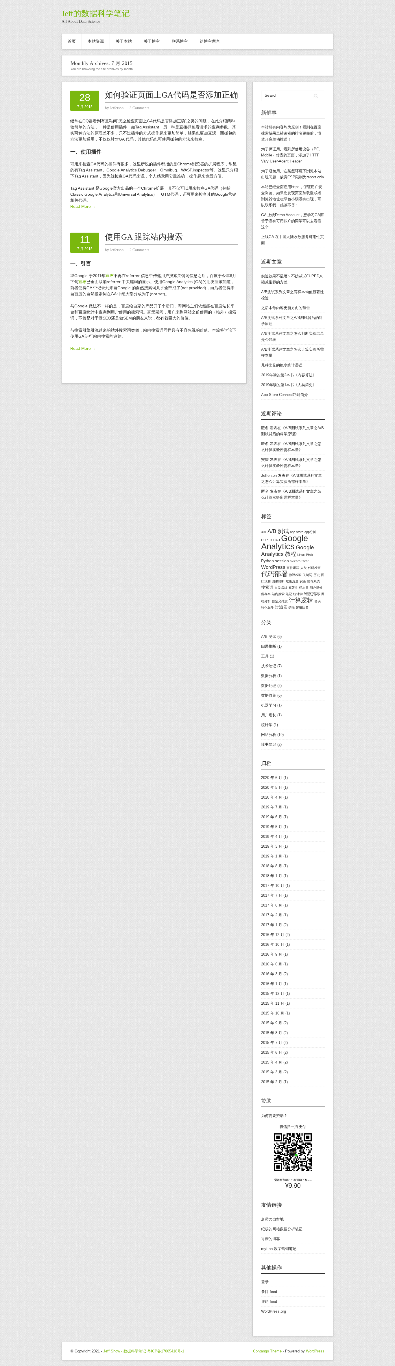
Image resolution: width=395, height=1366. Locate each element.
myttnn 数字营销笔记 (278, 1249)
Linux (301, 554)
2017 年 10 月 (272, 885)
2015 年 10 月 (272, 1013)
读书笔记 (268, 744)
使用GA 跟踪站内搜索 (144, 236)
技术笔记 (268, 666)
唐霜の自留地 (272, 1219)
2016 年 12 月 (272, 935)
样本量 (304, 587)
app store (296, 532)
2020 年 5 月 (271, 787)
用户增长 (316, 587)
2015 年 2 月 (271, 1082)
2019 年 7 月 (271, 807)
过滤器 (281, 607)
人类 (303, 567)
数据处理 (268, 685)
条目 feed (269, 1292)
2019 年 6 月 (271, 817)
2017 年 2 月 (271, 915)
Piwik (309, 554)
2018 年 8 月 (271, 866)
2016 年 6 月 (271, 964)
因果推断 (278, 581)
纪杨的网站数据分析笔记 (281, 1229)
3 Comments (139, 108)
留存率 (266, 594)
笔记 (289, 594)
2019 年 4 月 (271, 836)
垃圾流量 (292, 581)
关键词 (307, 575)
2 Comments (139, 250)
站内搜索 (278, 594)
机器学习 (268, 705)
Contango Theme (267, 1351)
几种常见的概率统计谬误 (281, 365)
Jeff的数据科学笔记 (96, 13)
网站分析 (268, 734)
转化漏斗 (267, 607)
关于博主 (152, 41)
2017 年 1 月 (271, 925)
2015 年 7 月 (271, 1042)
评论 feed (269, 1301)
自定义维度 (280, 601)
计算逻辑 (301, 600)
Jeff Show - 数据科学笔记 (124, 1351)
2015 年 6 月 (271, 1052)
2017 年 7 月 (271, 895)
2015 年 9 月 (271, 1023)
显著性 (293, 587)
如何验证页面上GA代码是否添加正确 (171, 94)
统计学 (298, 594)
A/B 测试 (278, 531)
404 (263, 532)
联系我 (270, 205)
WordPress (273, 567)
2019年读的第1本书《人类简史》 (288, 385)
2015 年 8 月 (271, 1033)
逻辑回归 (302, 607)
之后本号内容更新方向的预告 (285, 308)
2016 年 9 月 (271, 954)
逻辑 (291, 607)
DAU (276, 540)
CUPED (266, 540)
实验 (303, 581)
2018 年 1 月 (271, 876)
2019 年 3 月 (271, 846)
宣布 (110, 275)
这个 (265, 227)
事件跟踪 (293, 567)
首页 (72, 41)
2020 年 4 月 (271, 797)
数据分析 (268, 676)
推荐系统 (313, 581)
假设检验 (295, 575)
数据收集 (268, 695)
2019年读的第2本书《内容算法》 (288, 375)
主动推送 (279, 139)
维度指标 (312, 593)
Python (267, 560)
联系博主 (180, 41)
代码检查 (314, 567)
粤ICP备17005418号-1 (165, 1351)
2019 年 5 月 (271, 827)
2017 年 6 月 (271, 905)
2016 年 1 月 (271, 984)
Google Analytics (284, 542)
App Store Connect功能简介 (284, 395)
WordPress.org (273, 1311)
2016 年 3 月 (271, 974)
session (282, 560)
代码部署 (274, 574)
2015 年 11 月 (272, 1003)
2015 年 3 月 (271, 1072)
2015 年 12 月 (272, 993)
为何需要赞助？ (274, 1115)
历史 (316, 575)
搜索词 (267, 587)
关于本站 (124, 41)
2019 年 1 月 (271, 856)
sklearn (295, 561)
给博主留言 (210, 41)
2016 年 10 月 (272, 944)
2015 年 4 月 (271, 1062)
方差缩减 (280, 587)
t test (305, 561)
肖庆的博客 (270, 1239)
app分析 (310, 532)
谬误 (317, 601)
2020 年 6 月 (271, 778)
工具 (265, 656)
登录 (265, 1282)
